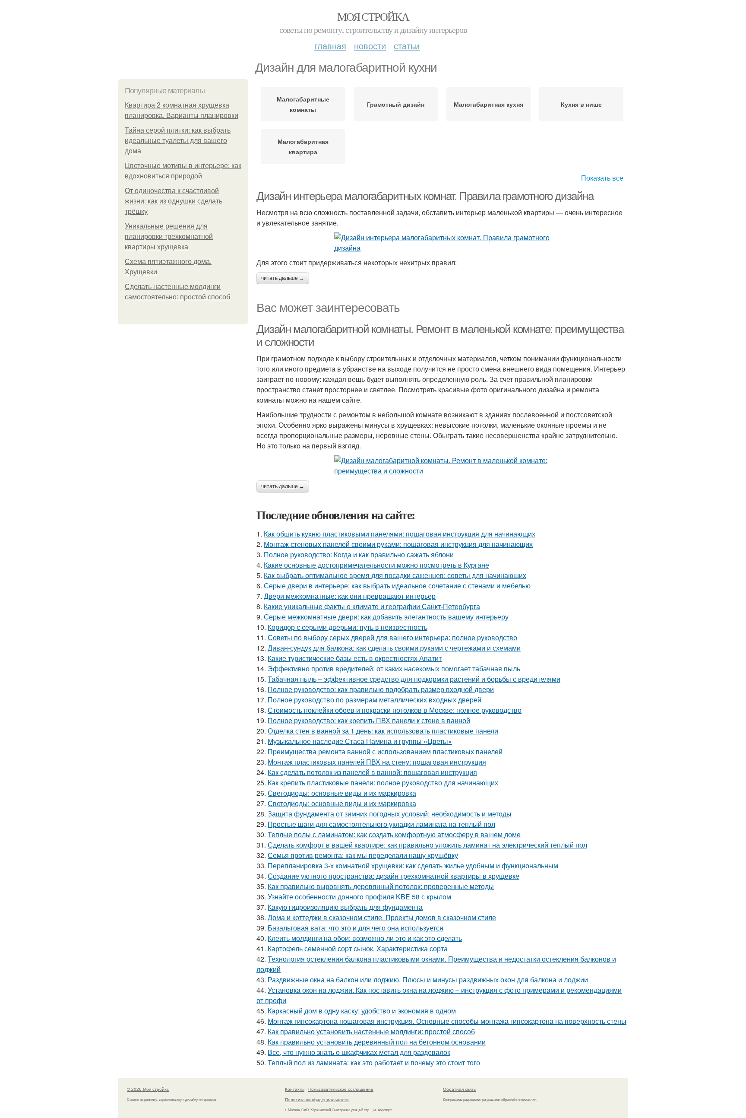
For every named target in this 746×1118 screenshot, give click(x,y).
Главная (330, 45)
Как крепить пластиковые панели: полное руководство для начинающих (383, 783)
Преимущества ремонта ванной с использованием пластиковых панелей (385, 751)
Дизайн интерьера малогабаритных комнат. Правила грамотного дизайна (425, 196)
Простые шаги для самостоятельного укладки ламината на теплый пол (381, 824)
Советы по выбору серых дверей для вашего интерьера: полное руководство (392, 637)
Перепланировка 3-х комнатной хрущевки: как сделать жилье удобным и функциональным (413, 865)
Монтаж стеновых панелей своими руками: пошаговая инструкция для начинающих (398, 544)
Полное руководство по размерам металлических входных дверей (374, 700)
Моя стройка (373, 16)
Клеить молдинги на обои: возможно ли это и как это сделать (365, 938)
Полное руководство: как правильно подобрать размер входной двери (381, 689)
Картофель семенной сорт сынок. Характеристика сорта (358, 948)
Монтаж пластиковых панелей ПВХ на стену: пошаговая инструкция (377, 762)
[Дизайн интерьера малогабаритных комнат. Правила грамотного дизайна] (442, 242)
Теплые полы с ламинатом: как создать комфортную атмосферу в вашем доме (394, 834)
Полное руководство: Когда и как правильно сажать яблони (359, 554)
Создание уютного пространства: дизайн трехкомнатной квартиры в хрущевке (393, 876)
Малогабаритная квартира (303, 146)
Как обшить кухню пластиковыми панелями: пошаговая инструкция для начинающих (399, 534)
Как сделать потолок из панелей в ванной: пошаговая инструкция (372, 772)
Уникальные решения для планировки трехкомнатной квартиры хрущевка (169, 236)
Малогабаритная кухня (488, 104)
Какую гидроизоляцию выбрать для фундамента (345, 907)
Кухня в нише (581, 104)
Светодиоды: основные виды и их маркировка (342, 793)
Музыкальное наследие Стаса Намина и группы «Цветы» (360, 741)
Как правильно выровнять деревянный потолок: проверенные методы (381, 886)
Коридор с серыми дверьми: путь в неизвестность (347, 627)
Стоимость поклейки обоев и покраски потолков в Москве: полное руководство (395, 710)
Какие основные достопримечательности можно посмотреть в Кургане (376, 565)
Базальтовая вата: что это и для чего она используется (355, 928)
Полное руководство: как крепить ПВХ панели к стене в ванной (369, 720)
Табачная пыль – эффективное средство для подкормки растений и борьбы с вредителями (414, 679)
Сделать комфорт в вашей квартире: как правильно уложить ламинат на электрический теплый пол (427, 845)
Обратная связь (459, 1089)
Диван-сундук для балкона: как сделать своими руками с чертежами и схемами (394, 648)
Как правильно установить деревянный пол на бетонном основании (377, 1042)
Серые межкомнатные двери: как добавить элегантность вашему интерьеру (386, 617)
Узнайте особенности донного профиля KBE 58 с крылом (359, 897)
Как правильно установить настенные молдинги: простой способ (371, 1031)
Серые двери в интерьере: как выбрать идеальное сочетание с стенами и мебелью (397, 586)
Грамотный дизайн (395, 104)
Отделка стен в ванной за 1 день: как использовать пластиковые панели (383, 731)
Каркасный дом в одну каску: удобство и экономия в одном (362, 1011)
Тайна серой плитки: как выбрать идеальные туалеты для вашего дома (178, 141)
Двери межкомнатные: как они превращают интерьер (350, 596)
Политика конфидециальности (317, 1099)
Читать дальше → (282, 278)
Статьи (407, 45)
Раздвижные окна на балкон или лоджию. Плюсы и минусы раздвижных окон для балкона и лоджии (428, 980)
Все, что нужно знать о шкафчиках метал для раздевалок (359, 1052)
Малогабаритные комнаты (303, 104)
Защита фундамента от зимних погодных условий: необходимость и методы (390, 814)
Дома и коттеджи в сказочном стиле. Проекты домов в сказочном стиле (382, 917)
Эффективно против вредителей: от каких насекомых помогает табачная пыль (394, 668)
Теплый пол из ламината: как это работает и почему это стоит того (374, 1062)
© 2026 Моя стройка (148, 1089)
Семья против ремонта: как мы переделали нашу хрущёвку (363, 855)
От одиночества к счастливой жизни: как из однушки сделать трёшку (173, 201)
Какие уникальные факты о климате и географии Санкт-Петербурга (372, 606)
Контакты (294, 1089)
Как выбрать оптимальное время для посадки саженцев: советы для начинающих (395, 575)
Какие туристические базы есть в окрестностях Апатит (355, 658)
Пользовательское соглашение (340, 1089)
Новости (370, 45)
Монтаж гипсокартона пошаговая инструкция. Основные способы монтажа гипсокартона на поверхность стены (447, 1021)
